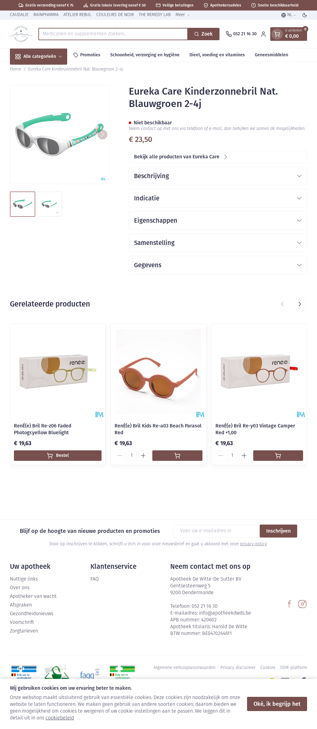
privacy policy (253, 544)
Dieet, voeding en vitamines (217, 55)
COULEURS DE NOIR (115, 15)
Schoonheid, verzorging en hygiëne (145, 55)
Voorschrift (22, 622)
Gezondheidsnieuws (31, 613)
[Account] (263, 34)
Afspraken (21, 605)
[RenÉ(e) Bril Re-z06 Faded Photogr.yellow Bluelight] (57, 371)
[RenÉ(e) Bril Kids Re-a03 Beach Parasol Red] (158, 371)
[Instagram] (302, 604)
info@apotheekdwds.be (225, 613)
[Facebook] (289, 604)
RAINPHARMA (46, 15)
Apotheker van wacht (33, 596)
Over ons (19, 587)
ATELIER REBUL (77, 15)
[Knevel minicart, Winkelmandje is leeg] (277, 34)
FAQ (94, 579)
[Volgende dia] (299, 304)
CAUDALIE (19, 15)
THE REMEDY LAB (155, 15)
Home (15, 69)
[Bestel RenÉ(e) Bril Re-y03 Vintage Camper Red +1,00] (278, 455)
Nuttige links (24, 579)
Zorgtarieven (24, 631)
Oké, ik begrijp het (277, 704)
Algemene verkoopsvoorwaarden (184, 668)
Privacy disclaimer (237, 668)
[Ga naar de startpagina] (21, 34)
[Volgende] (102, 134)
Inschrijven (278, 531)
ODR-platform (293, 668)
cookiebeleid (60, 718)
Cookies (267, 668)
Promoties (90, 55)
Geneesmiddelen (271, 55)
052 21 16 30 (205, 606)
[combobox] (113, 34)
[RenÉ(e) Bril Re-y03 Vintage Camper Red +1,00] (259, 371)
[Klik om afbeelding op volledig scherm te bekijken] (59, 134)
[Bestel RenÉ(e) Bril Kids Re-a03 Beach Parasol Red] (177, 455)
